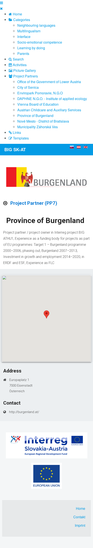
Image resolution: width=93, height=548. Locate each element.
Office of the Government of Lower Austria (49, 81)
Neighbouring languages (36, 25)
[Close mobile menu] (1, 8)
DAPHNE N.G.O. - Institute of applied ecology (52, 98)
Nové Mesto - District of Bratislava (43, 121)
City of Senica (28, 87)
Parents (23, 53)
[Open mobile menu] (1, 2)
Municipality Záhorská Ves (37, 126)
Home (80, 508)
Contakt (79, 516)
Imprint (80, 525)
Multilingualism (28, 30)
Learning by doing (31, 47)
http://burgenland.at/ (24, 412)
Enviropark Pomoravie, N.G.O (40, 92)
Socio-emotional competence (39, 42)
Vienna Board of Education (38, 104)
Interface (23, 36)
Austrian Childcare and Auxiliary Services (49, 109)
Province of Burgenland (35, 115)
